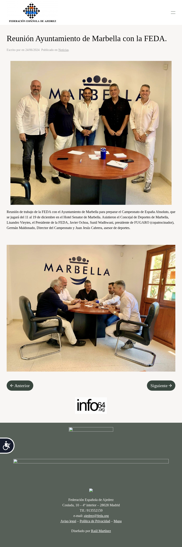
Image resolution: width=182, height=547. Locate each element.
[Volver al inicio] (32, 12)
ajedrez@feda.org (96, 516)
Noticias (63, 50)
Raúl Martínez (101, 531)
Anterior (22, 385)
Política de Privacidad (95, 521)
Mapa (118, 521)
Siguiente (159, 385)
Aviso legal (68, 521)
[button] (173, 12)
